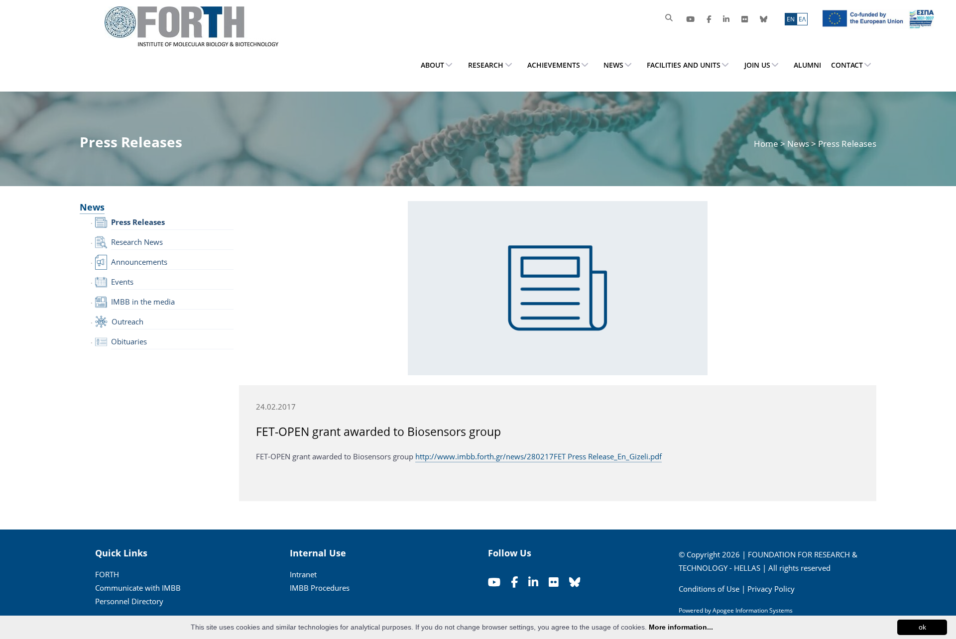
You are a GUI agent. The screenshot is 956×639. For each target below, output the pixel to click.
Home (767, 143)
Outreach (127, 321)
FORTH (107, 574)
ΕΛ (802, 19)
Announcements (139, 262)
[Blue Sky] (763, 19)
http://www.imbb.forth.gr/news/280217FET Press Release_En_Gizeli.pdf (538, 456)
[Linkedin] (726, 19)
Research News (137, 242)
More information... (681, 627)
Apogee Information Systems (753, 610)
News (798, 143)
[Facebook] (709, 19)
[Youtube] (690, 19)
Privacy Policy (771, 589)
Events (122, 282)
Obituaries (129, 341)
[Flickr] (744, 19)
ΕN (791, 19)
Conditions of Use (709, 589)
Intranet (303, 574)
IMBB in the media (143, 302)
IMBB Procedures (320, 588)
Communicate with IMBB (138, 588)
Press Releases (138, 222)
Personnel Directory (129, 601)
